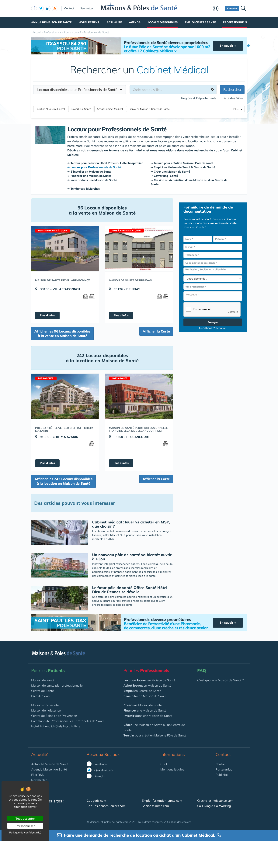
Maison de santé (42, 680)
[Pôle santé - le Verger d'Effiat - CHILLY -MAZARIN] (65, 396)
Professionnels (235, 22)
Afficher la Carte (156, 331)
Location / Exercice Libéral (50, 108)
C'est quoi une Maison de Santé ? (220, 680)
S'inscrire (232, 8)
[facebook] (34, 8)
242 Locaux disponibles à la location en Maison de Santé (102, 358)
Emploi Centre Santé (200, 22)
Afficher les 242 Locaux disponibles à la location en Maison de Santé (63, 481)
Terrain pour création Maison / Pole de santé (183, 163)
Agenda (135, 22)
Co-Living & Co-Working (214, 806)
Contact (69, 8)
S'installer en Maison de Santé (91, 171)
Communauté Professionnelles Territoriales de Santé (68, 721)
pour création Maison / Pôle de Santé (154, 735)
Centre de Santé (42, 691)
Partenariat (224, 769)
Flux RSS (37, 775)
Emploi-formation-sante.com (162, 800)
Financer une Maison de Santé (91, 176)
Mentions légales (172, 769)
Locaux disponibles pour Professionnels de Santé (78, 89)
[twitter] (41, 8)
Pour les (48, 670)
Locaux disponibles (163, 22)
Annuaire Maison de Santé (51, 22)
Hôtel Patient (89, 22)
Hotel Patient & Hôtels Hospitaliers (55, 726)
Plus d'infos (47, 315)
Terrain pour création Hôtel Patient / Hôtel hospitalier (107, 163)
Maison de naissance (46, 710)
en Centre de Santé (142, 691)
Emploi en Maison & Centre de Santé (149, 108)
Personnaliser (25, 826)
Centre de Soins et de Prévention (54, 716)
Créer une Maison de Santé (172, 171)
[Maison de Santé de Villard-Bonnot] (65, 248)
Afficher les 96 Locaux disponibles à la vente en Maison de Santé (62, 333)
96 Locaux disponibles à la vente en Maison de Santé (102, 210)
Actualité (114, 22)
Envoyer (213, 322)
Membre (218, 9)
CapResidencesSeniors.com (106, 806)
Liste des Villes (233, 98)
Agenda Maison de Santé (49, 769)
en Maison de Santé (149, 680)
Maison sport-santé (45, 705)
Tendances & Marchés (85, 188)
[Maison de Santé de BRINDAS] (139, 248)
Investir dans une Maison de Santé (94, 180)
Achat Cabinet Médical (110, 108)
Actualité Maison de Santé (49, 764)
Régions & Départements (199, 98)
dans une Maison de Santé (147, 716)
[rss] (54, 8)
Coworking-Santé (81, 108)
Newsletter (86, 8)
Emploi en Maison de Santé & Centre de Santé (184, 167)
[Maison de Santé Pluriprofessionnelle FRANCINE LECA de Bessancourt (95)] (139, 396)
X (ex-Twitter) (103, 770)
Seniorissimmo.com (155, 806)
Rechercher (232, 89)
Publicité (222, 775)
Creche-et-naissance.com (215, 800)
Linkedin (99, 776)
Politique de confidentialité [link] (25, 832)
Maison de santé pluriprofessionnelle (57, 685)
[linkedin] (47, 8)
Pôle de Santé (41, 696)
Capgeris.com (96, 800)
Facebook (100, 764)
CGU (163, 764)
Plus (237, 109)
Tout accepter (25, 818)
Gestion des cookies (179, 822)
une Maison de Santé (142, 705)
